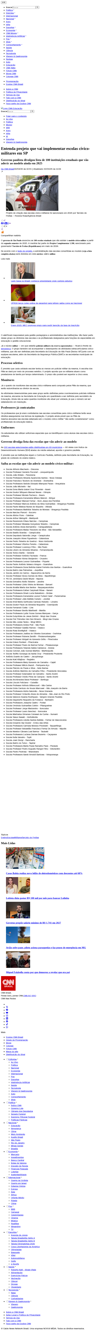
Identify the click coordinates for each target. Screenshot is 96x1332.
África (13, 1194)
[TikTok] (7, 1024)
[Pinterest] (7, 1021)
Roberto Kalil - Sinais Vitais (23, 1269)
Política (9, 10)
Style (8, 41)
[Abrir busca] (37, 7)
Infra (8, 24)
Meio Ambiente (18, 1134)
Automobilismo (18, 1258)
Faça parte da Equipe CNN (18, 103)
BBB (13, 1209)
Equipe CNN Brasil (14, 84)
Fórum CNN (11, 70)
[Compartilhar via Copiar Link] (10, 223)
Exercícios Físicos (19, 1275)
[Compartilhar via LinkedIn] (6, 223)
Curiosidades (17, 1298)
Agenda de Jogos (19, 1235)
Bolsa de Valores (18, 1163)
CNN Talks (10, 67)
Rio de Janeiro (17, 1143)
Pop (8, 39)
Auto (8, 62)
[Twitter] (7, 1007)
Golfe (13, 1261)
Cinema (14, 1217)
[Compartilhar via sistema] (2, 229)
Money (9, 124)
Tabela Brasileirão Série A (23, 1238)
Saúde (9, 47)
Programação (12, 81)
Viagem (14, 1304)
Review (9, 59)
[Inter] (7, 1004)
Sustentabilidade (18, 1174)
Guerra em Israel (18, 1183)
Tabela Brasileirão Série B (23, 1241)
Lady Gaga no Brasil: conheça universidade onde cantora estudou (41, 281)
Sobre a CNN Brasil (15, 1312)
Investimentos (17, 1157)
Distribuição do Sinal (15, 100)
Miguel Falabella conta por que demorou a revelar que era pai (38, 972)
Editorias (12, 1059)
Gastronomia (17, 1307)
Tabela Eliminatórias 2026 (23, 1243)
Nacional (10, 18)
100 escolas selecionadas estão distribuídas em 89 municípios (33, 447)
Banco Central (17, 1160)
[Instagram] (7, 1015)
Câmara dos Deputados (22, 1111)
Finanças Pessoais (19, 1168)
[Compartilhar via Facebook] (2, 223)
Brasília (14, 1148)
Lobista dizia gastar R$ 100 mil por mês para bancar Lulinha (37, 898)
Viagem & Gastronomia (16, 56)
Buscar (9, 7)
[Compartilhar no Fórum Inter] (2, 232)
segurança (6, 348)
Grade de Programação (17, 1040)
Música (14, 1220)
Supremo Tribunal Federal (23, 1117)
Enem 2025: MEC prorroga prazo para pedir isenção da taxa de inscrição (45, 325)
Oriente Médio (17, 1197)
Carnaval (15, 1212)
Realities (15, 1223)
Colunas (9, 1045)
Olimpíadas (16, 1249)
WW (8, 127)
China (13, 1203)
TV (12, 1229)
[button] (48, 193)
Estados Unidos (18, 1186)
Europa (14, 1189)
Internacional (12, 16)
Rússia (14, 1200)
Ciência (9, 50)
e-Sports (15, 1264)
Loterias (14, 1171)
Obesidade (16, 1287)
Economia (10, 30)
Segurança (16, 1128)
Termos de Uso (13, 94)
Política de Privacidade (16, 92)
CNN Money (11, 33)
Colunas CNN (12, 76)
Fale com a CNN (13, 97)
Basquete (15, 1252)
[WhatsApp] (7, 1027)
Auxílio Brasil (17, 1137)
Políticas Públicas (19, 1119)
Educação (10, 65)
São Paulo (15, 1140)
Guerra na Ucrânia (19, 1180)
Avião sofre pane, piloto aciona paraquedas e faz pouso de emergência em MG (46, 947)
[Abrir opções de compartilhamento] (6, 226)
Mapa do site (12, 1051)
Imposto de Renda (19, 1166)
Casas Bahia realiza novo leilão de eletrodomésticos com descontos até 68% (44, 873)
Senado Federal (18, 1114)
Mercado (15, 1154)
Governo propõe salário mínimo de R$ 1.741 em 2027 (33, 922)
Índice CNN (16, 1105)
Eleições (10, 13)
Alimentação (16, 1272)
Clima (13, 1131)
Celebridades (17, 1215)
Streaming (15, 1226)
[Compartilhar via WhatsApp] (8, 223)
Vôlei (13, 1255)
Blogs (8, 1043)
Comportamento (13, 44)
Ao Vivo (14, 1062)
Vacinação (15, 1278)
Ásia (13, 1192)
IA (7, 136)
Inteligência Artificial (15, 36)
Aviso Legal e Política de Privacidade (23, 1315)
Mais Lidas (8, 843)
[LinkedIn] (7, 1018)
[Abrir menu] (3, 2)
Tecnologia (11, 53)
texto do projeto (25, 251)
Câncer (14, 1281)
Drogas (14, 1284)
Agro (8, 21)
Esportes (10, 27)
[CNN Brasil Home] (11, 108)
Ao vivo (9, 119)
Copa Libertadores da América (25, 1246)
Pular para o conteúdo (16, 116)
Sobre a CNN (12, 89)
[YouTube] (7, 1013)
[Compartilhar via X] (4, 223)
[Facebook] (7, 1010)
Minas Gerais (17, 1145)
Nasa (13, 1292)
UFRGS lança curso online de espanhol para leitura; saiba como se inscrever (46, 303)
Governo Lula (17, 1108)
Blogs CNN (11, 73)
